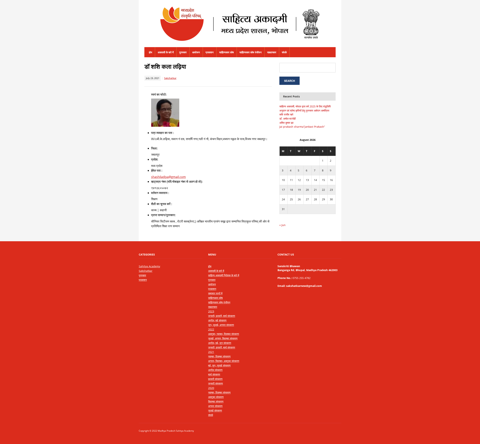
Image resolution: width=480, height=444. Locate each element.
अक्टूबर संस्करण (216, 397)
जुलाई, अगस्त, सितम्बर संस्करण (223, 338)
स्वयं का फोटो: (159, 94)
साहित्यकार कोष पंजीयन (250, 52)
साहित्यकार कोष (226, 52)
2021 (211, 352)
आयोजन (196, 52)
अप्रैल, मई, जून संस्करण (219, 343)
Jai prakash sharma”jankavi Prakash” (302, 126)
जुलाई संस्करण (215, 410)
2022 (211, 329)
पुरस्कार (183, 52)
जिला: (154, 148)
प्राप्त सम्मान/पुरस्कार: (163, 215)
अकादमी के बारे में (166, 52)
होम (150, 52)
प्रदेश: (154, 159)
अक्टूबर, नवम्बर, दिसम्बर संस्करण (223, 334)
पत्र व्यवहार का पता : (162, 133)
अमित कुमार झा (286, 122)
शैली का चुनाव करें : (161, 204)
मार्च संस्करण (214, 374)
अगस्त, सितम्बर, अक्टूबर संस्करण (223, 361)
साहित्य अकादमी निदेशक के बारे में (223, 275)
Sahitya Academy (149, 266)
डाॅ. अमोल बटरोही (287, 118)
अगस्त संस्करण (215, 406)
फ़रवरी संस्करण (215, 379)
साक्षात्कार (271, 52)
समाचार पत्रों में (215, 293)
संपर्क (284, 52)
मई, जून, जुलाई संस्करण (219, 365)
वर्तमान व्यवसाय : (160, 193)
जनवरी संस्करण (215, 383)
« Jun (282, 225)
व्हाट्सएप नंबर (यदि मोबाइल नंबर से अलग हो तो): (177, 181)
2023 (211, 311)
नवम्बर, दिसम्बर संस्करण (219, 356)
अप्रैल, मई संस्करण (217, 320)
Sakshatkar (170, 78)
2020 (211, 388)
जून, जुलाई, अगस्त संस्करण (221, 325)
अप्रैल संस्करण (215, 370)
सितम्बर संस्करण (216, 401)
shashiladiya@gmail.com (168, 177)
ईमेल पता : (156, 170)
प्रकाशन (210, 52)
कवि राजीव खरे (286, 114)
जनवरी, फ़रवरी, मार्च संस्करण (221, 316)
